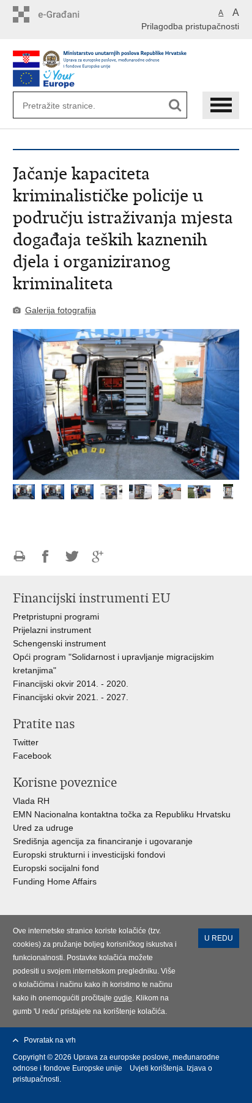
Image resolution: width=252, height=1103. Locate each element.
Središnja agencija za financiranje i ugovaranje (103, 841)
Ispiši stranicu (19, 556)
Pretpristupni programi (56, 616)
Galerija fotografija (60, 310)
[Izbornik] (220, 105)
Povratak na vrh (50, 1040)
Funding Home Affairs (55, 881)
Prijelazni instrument (52, 630)
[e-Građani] (65, 14)
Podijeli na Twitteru (71, 556)
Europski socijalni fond (56, 868)
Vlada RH (31, 801)
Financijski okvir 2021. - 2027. (72, 697)
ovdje (123, 998)
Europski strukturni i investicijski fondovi (89, 854)
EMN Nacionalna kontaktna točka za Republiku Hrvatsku (123, 814)
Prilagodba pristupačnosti (190, 26)
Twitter (27, 742)
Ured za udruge (43, 828)
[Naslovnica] (126, 59)
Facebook (32, 756)
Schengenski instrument (59, 643)
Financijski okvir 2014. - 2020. (70, 684)
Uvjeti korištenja (156, 1068)
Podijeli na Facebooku (45, 556)
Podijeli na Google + (98, 556)
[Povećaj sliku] (126, 404)
